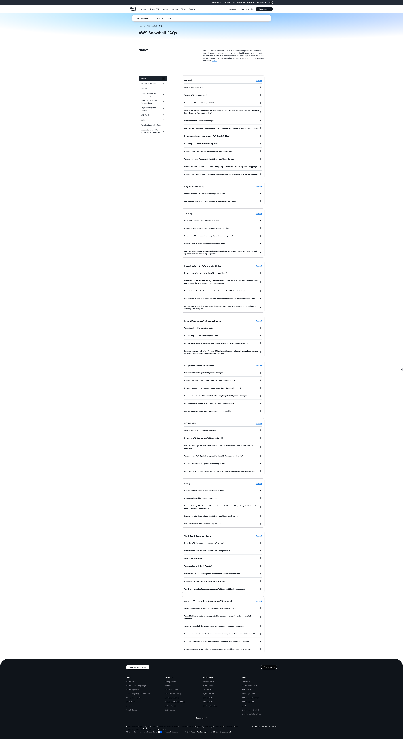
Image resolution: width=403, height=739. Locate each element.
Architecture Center (172, 698)
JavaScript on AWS (210, 706)
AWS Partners (170, 710)
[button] (154, 9)
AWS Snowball (152, 26)
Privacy (128, 732)
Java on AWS (208, 698)
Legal (244, 706)
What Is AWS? (131, 682)
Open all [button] (259, 80)
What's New (130, 702)
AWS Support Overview (250, 698)
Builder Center (208, 682)
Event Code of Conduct (250, 710)
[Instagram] (263, 727)
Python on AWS (209, 694)
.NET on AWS (208, 690)
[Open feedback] (401, 369)
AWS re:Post (246, 690)
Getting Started (170, 682)
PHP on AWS (208, 702)
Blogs (128, 706)
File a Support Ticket (249, 686)
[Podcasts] (273, 727)
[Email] (276, 727)
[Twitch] (266, 727)
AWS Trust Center (171, 690)
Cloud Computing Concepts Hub (138, 694)
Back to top (200, 718)
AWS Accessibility (248, 702)
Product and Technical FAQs (175, 702)
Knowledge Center (248, 694)
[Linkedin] (259, 727)
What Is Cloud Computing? (136, 686)
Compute (142, 26)
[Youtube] (269, 727)
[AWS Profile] (271, 2)
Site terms (137, 732)
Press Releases (131, 710)
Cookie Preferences (171, 732)
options (214, 61)
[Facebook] (256, 727)
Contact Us (246, 682)
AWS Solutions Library (173, 694)
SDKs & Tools (208, 686)
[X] (253, 727)
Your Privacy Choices (150, 732)
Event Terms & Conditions (251, 714)
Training (168, 686)
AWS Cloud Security (133, 698)
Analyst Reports (170, 706)
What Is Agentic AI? (133, 690)
